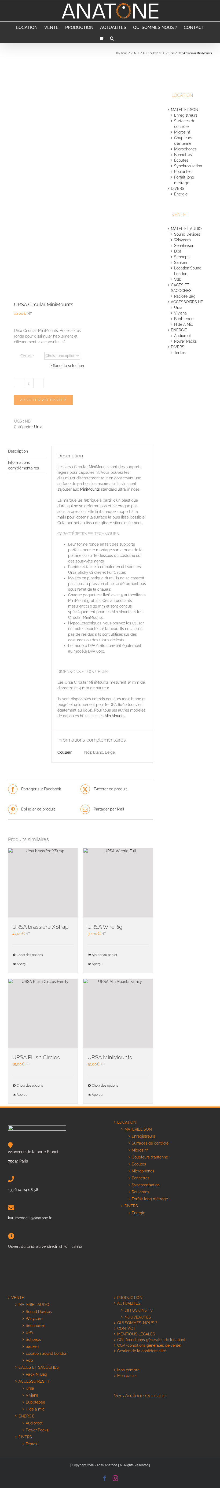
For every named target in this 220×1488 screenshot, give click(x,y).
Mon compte (128, 1370)
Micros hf (182, 132)
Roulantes (183, 171)
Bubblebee (183, 319)
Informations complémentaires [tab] (23, 465)
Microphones (185, 149)
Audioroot (182, 336)
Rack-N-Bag (185, 296)
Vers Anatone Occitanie (140, 1395)
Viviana (180, 313)
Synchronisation (188, 166)
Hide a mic (35, 1409)
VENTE (135, 53)
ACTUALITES (128, 1303)
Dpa (177, 251)
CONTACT (126, 1328)
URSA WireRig (104, 927)
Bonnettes (183, 155)
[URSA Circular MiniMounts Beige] (43, 174)
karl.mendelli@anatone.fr (30, 1218)
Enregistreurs (185, 115)
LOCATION (126, 1122)
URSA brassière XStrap (40, 927)
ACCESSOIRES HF (154, 53)
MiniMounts (90, 489)
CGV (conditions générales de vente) (149, 1345)
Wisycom (182, 240)
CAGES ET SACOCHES (39, 1367)
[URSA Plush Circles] (43, 1013)
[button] (112, 37)
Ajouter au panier (43, 400)
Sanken (180, 262)
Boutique (121, 53)
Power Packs (185, 341)
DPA (29, 1332)
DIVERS (178, 188)
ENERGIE (179, 330)
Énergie (181, 194)
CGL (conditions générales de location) (151, 1340)
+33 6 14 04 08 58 (23, 1189)
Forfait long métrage (150, 1199)
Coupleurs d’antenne (150, 1157)
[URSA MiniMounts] (118, 1013)
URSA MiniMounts (109, 1057)
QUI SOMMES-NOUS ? (137, 1323)
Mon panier (127, 1376)
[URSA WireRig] (118, 882)
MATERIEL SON (184, 110)
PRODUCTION (129, 1297)
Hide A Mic (183, 324)
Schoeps (181, 257)
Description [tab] (18, 451)
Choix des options (30, 955)
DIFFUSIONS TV (138, 1310)
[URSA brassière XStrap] (43, 882)
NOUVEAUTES (137, 1317)
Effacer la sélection (67, 366)
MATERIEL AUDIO (186, 229)
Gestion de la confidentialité (141, 1351)
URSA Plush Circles (36, 1057)
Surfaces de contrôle (150, 1143)
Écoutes (181, 160)
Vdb (177, 279)
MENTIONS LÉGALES (136, 1334)
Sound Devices (187, 234)
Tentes (180, 352)
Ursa (171, 53)
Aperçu (22, 964)
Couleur (27, 356)
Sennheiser (183, 245)
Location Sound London (46, 1353)
